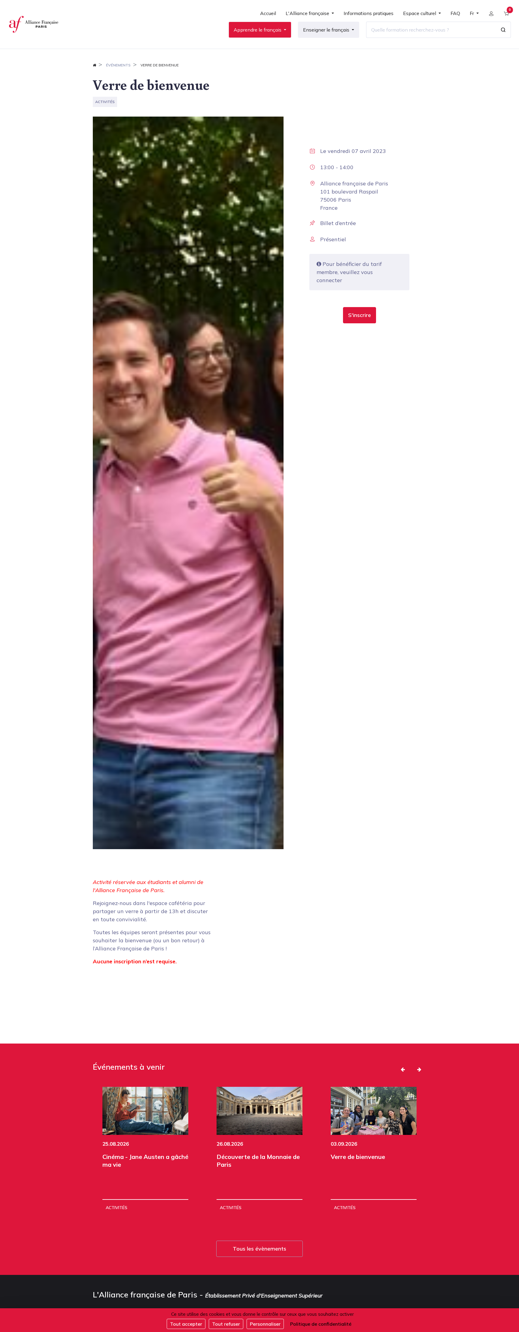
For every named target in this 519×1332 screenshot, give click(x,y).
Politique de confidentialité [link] (320, 1324)
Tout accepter (186, 1324)
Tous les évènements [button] (259, 1248)
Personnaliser (265, 1324)
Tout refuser (226, 1324)
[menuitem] (268, 15)
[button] (359, 315)
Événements (118, 65)
